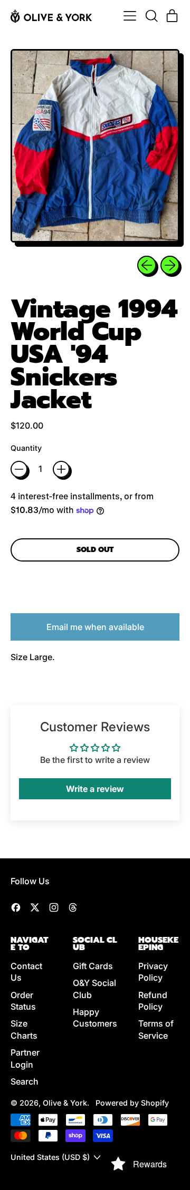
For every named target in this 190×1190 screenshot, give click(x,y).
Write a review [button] (95, 788)
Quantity (26, 447)
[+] (61, 469)
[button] (151, 15)
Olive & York (65, 1102)
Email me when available (95, 627)
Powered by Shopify (132, 1102)
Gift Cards (93, 966)
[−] (19, 469)
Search (25, 1081)
